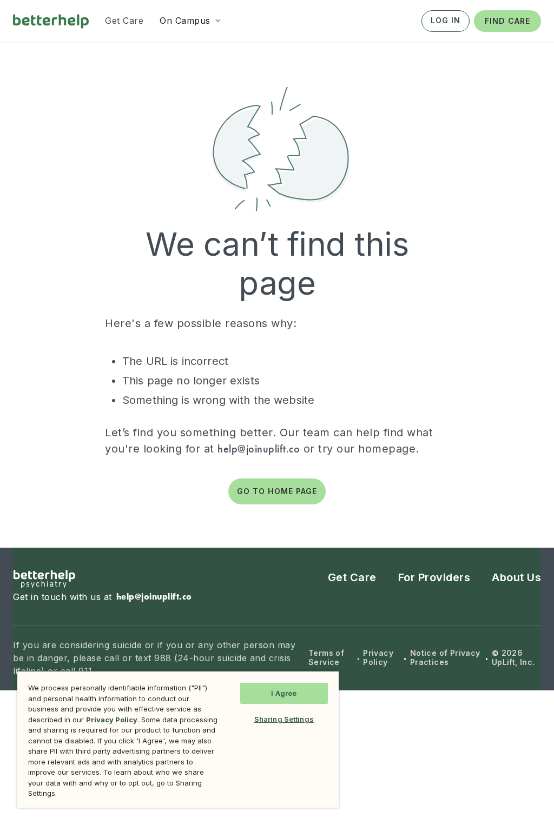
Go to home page (277, 491)
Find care (507, 20)
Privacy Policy (378, 658)
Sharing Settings (284, 719)
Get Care (352, 577)
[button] (191, 20)
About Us (516, 577)
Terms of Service (326, 658)
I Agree (283, 693)
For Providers (434, 577)
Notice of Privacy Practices (445, 658)
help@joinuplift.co (258, 449)
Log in (445, 20)
